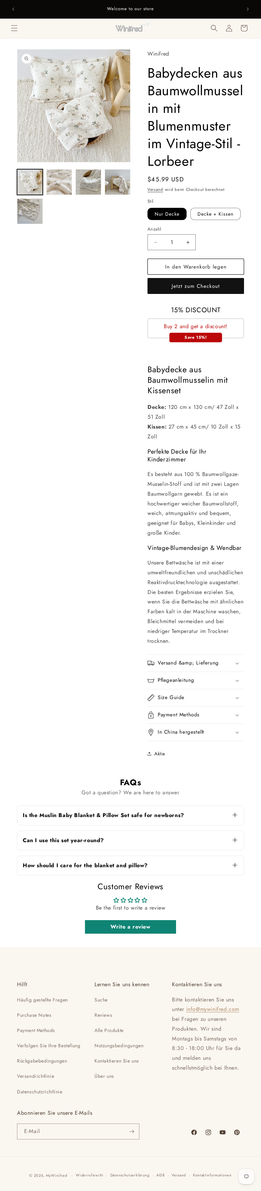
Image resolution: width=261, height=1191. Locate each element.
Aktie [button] (159, 753)
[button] (14, 28)
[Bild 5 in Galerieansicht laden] (30, 211)
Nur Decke (167, 214)
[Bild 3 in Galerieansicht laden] (88, 182)
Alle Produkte (109, 1030)
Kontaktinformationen (212, 1175)
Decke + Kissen (215, 214)
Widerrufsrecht (89, 1175)
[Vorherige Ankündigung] (13, 9)
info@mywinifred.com (212, 1009)
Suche (101, 999)
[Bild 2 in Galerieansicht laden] (59, 182)
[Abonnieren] (131, 1131)
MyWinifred (56, 1175)
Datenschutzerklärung (130, 1175)
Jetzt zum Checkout (196, 286)
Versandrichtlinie (35, 1076)
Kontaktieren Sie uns (116, 1060)
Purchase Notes (34, 1015)
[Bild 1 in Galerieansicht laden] (30, 182)
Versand (155, 189)
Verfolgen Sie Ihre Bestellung (48, 1045)
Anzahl (154, 229)
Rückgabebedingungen (42, 1060)
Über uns (104, 1076)
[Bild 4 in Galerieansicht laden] (117, 182)
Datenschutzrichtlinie (40, 1091)
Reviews (103, 1015)
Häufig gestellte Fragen (42, 999)
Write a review (130, 927)
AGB (160, 1175)
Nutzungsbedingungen (118, 1045)
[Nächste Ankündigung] (247, 9)
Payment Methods (36, 1030)
